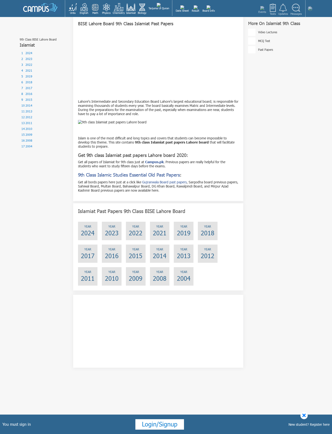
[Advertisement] (158, 65)
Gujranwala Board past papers (164, 182)
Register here (320, 424)
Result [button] (195, 10)
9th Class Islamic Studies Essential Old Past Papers (129, 175)
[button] (73, 8)
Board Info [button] (208, 10)
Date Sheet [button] (182, 10)
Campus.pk (154, 162)
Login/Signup (159, 424)
